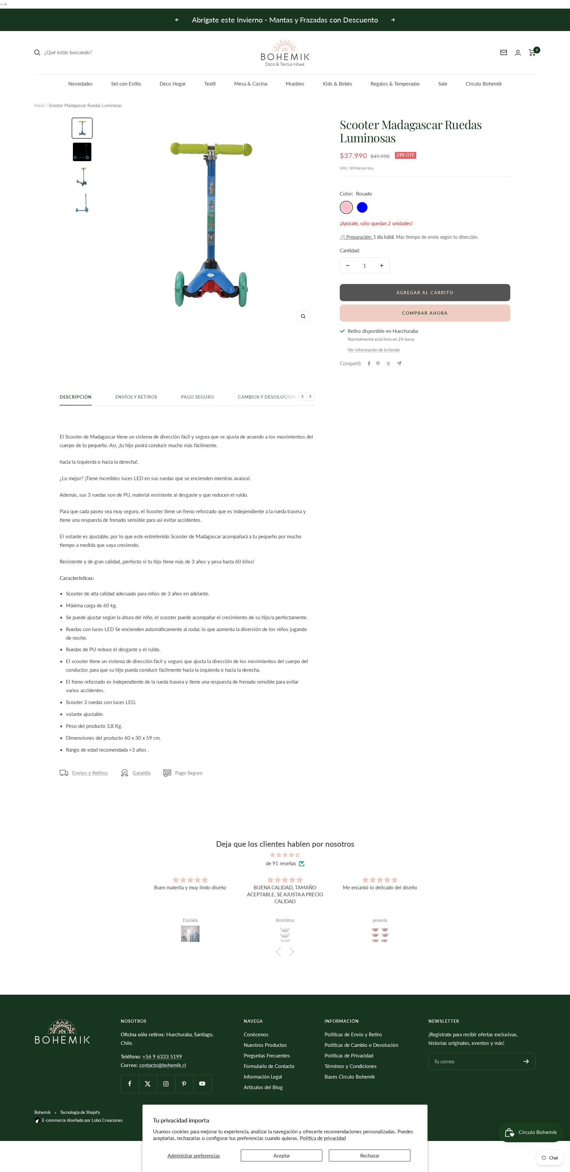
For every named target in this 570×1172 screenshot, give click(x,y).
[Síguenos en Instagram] (166, 1084)
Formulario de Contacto (269, 1066)
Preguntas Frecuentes (267, 1055)
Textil (210, 84)
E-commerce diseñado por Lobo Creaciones (82, 1120)
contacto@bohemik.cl (162, 1065)
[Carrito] (532, 52)
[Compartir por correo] (399, 363)
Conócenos (256, 1034)
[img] (285, 855)
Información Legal (263, 1077)
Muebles (295, 84)
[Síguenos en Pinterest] (184, 1084)
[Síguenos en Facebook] (130, 1084)
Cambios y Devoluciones (269, 397)
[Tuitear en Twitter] (388, 363)
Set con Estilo (126, 84)
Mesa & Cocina (250, 84)
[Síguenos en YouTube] (202, 1084)
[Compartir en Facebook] (369, 363)
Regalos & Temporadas (395, 84)
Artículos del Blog (263, 1087)
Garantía (141, 773)
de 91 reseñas (281, 863)
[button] (280, 951)
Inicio (39, 105)
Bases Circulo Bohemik (350, 1077)
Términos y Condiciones (351, 1066)
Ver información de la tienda (373, 349)
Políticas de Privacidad (349, 1055)
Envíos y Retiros (136, 397)
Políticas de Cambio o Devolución (361, 1045)
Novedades (80, 84)
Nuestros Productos (265, 1045)
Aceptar (281, 1155)
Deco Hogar (173, 84)
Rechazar (369, 1155)
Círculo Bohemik (484, 84)
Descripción (76, 397)
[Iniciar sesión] (518, 52)
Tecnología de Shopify (80, 1112)
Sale (442, 84)
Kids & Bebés (337, 84)
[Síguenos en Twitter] (148, 1084)
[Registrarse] (526, 1061)
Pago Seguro (197, 397)
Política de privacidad (323, 1138)
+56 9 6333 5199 (162, 1056)
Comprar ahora (425, 313)
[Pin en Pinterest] (378, 363)
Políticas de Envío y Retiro (353, 1034)
